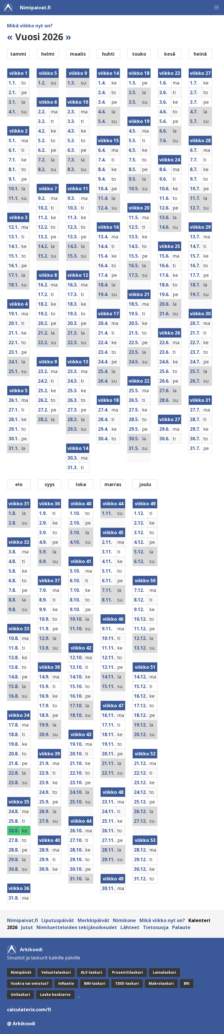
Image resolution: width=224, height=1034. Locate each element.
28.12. (140, 850)
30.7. (195, 438)
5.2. (42, 140)
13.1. (13, 236)
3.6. (163, 102)
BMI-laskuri (94, 983)
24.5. (134, 361)
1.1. (12, 83)
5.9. (43, 551)
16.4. (103, 265)
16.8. (13, 696)
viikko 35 (18, 802)
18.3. (72, 304)
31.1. (13, 448)
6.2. (42, 150)
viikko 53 (145, 840)
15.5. (134, 256)
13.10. (76, 667)
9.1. (12, 179)
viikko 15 (108, 140)
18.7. (195, 285)
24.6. (164, 361)
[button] (216, 7)
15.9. (44, 686)
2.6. (163, 92)
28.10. (76, 850)
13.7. (195, 236)
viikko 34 (18, 715)
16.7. (195, 265)
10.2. (43, 208)
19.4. (103, 294)
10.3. (72, 208)
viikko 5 (18, 390)
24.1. (13, 361)
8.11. (107, 600)
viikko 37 (49, 580)
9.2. (42, 198)
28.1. (13, 419)
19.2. (43, 313)
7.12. (139, 590)
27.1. (13, 410)
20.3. (72, 323)
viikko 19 (139, 121)
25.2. (43, 390)
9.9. (43, 609)
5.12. (139, 551)
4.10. (75, 542)
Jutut (27, 927)
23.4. (103, 352)
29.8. (13, 859)
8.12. (139, 600)
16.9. (44, 696)
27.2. (43, 410)
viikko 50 (145, 580)
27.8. (13, 840)
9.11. (107, 628)
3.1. (12, 102)
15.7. (195, 256)
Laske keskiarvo (55, 994)
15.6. (164, 256)
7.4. (102, 159)
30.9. (44, 869)
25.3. (72, 390)
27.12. (140, 821)
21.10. (76, 763)
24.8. (13, 811)
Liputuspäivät (57, 920)
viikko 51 (145, 667)
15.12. (140, 686)
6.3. (71, 150)
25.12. (140, 802)
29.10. (76, 859)
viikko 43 (81, 734)
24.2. (43, 381)
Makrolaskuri (161, 983)
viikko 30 (200, 313)
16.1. (13, 265)
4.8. (12, 561)
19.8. (13, 744)
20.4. (103, 323)
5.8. (12, 571)
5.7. (193, 121)
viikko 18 (108, 400)
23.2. (43, 371)
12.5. (134, 227)
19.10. (76, 744)
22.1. (13, 342)
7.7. (193, 159)
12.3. (72, 227)
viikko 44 (81, 821)
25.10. (76, 802)
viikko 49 (113, 878)
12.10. (76, 657)
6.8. (12, 580)
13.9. (44, 648)
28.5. (134, 419)
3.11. (107, 551)
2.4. (102, 92)
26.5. (134, 400)
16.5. (134, 265)
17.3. (72, 294)
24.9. (44, 792)
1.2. (42, 83)
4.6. (163, 111)
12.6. (164, 208)
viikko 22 (139, 381)
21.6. (164, 313)
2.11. (107, 542)
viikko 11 (77, 188)
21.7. (195, 333)
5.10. (75, 571)
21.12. (140, 763)
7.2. (42, 159)
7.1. (12, 159)
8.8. (12, 600)
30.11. (108, 888)
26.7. (195, 381)
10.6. (164, 188)
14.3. (72, 246)
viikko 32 (18, 542)
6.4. (102, 150)
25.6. (164, 371)
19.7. (195, 294)
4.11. (107, 561)
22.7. (195, 342)
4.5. (132, 131)
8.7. (193, 169)
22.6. (164, 342)
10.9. (44, 619)
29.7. (195, 429)
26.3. (72, 400)
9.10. (75, 609)
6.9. (43, 561)
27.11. (108, 840)
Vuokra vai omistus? (29, 983)
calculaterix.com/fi (29, 1009)
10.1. (13, 188)
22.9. (44, 773)
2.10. (75, 523)
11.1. (13, 198)
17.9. (44, 705)
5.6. (163, 121)
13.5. (134, 236)
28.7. (195, 419)
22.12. (140, 773)
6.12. (139, 561)
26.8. (13, 830)
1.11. (107, 513)
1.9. (43, 513)
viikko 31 (200, 400)
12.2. (43, 227)
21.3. (72, 333)
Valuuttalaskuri (56, 972)
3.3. (71, 121)
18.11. (108, 734)
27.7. (195, 410)
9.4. (102, 179)
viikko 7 (48, 188)
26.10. (76, 830)
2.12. (139, 523)
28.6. (164, 400)
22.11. (108, 773)
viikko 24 (169, 159)
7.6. (163, 140)
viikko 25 (169, 246)
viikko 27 (169, 419)
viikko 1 (18, 73)
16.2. (43, 285)
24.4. (103, 361)
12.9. (44, 638)
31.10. (76, 878)
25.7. (195, 371)
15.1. (13, 256)
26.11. (108, 830)
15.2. (43, 256)
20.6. (164, 304)
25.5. (134, 390)
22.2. (43, 342)
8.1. (12, 169)
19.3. (72, 313)
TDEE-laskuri (127, 983)
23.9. (44, 782)
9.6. (163, 179)
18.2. (43, 304)
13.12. (140, 648)
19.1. (13, 313)
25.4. (103, 371)
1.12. (139, 513)
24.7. (195, 361)
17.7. (195, 275)
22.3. (72, 342)
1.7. (193, 83)
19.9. (44, 725)
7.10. (75, 590)
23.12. (140, 782)
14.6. (164, 227)
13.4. (103, 236)
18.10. (76, 715)
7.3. (71, 159)
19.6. (164, 294)
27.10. (76, 840)
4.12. (139, 542)
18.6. (164, 285)
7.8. (12, 590)
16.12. (140, 696)
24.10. (76, 792)
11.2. (43, 217)
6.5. (132, 150)
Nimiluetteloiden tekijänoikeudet (76, 927)
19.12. (140, 725)
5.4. (102, 121)
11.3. (72, 217)
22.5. (134, 342)
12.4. (103, 208)
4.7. (193, 111)
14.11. (108, 676)
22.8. (13, 773)
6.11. (107, 580)
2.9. (43, 523)
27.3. (72, 410)
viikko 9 (48, 361)
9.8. (12, 609)
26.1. (13, 400)
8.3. (71, 169)
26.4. (103, 381)
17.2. (43, 294)
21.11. (108, 763)
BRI (187, 983)
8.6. (163, 169)
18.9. (44, 715)
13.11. (108, 667)
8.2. (42, 169)
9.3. (71, 198)
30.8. (13, 869)
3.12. (139, 532)
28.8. (13, 850)
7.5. (132, 159)
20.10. (76, 753)
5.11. (107, 571)
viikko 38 (49, 667)
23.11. (108, 802)
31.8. (13, 898)
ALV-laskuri (91, 972)
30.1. (13, 438)
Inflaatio (66, 983)
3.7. (193, 102)
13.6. (164, 217)
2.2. (42, 111)
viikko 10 (77, 102)
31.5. (134, 448)
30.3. (72, 458)
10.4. (103, 188)
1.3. (71, 83)
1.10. (75, 513)
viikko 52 (145, 753)
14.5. (134, 246)
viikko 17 (108, 313)
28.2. (43, 419)
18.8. (13, 734)
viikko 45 (113, 532)
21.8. (13, 763)
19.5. (134, 313)
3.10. (75, 532)
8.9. (43, 600)
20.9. (44, 734)
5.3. (71, 140)
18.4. (103, 285)
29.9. (44, 859)
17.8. (13, 725)
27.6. (164, 390)
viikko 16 (108, 227)
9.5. (132, 179)
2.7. (193, 92)
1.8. (12, 513)
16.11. (108, 715)
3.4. (102, 102)
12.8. (13, 657)
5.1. (12, 140)
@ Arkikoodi (21, 1023)
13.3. (72, 236)
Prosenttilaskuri (127, 972)
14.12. (140, 676)
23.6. (164, 352)
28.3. (72, 419)
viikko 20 (139, 208)
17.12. (140, 705)
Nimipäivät (21, 972)
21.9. (44, 763)
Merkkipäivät (93, 920)
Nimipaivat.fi (35, 7)
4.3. (71, 131)
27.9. (44, 821)
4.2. (42, 131)
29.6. (164, 429)
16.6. (164, 265)
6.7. (193, 150)
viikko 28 (200, 140)
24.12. (140, 792)
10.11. (108, 638)
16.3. (72, 285)
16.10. (76, 696)
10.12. (140, 619)
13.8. (13, 667)
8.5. (132, 169)
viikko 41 (81, 561)
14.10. (76, 676)
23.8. (13, 782)
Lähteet (129, 927)
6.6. (163, 131)
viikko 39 (49, 753)
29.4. (103, 429)
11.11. (108, 648)
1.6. (163, 83)
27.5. (134, 410)
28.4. (103, 419)
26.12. (140, 811)
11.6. (164, 198)
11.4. (103, 198)
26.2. (43, 400)
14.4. (103, 246)
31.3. (72, 467)
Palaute (181, 927)
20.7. (195, 323)
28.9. (44, 850)
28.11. (108, 850)
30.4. (103, 438)
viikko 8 (48, 275)
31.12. (140, 878)
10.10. (76, 619)
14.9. (44, 676)
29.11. (108, 859)
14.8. (13, 676)
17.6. (164, 275)
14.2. (43, 246)
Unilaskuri (20, 994)
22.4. (103, 342)
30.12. (140, 869)
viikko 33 (18, 628)
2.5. (132, 92)
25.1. (13, 371)
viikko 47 (113, 705)
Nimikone (124, 920)
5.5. (132, 140)
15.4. (103, 256)
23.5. (134, 352)
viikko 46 (113, 619)
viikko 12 (77, 275)
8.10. (75, 600)
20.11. (108, 753)
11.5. (134, 217)
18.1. (13, 285)
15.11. (108, 686)
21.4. (103, 333)
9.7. (193, 179)
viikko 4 (18, 304)
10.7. (195, 188)
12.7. (195, 208)
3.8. (12, 551)
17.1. (13, 275)
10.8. (13, 638)
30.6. (164, 438)
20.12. (140, 734)
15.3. (72, 256)
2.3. (71, 111)
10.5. (134, 188)
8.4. (102, 169)
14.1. (13, 246)
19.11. (108, 744)
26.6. (164, 381)
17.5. (134, 275)
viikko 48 (113, 792)
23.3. (72, 371)
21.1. (13, 333)
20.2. (43, 323)
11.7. (195, 198)
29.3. (72, 429)
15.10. (76, 686)
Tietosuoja (156, 927)
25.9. (44, 802)
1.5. (132, 83)
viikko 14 (77, 448)
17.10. (76, 705)
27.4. (103, 410)
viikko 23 (169, 73)
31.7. (195, 448)
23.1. (13, 352)
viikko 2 (18, 131)
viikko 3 (18, 217)
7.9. (43, 590)
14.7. (195, 246)
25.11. (108, 821)
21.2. (43, 333)
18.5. (134, 304)
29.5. (134, 429)
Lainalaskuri (164, 972)
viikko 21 (139, 294)
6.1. (12, 150)
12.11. (108, 657)
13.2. (43, 236)
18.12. (140, 715)
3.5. (132, 102)
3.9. (43, 532)
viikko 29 (200, 227)
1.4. (102, 83)
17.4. (103, 275)
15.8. (13, 686)
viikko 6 (48, 102)
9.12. (139, 609)
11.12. (140, 628)
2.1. (12, 92)
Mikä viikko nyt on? (29, 25)
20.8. (13, 753)
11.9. (44, 628)
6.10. (75, 580)
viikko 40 (49, 840)
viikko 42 (81, 648)
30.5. (134, 438)
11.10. (76, 628)
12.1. (13, 227)
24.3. (72, 381)
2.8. (12, 523)
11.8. (13, 648)
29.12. (140, 859)
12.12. (140, 638)
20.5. (134, 323)
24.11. (108, 811)
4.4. (102, 111)
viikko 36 (18, 888)
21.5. (134, 333)
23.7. (195, 352)
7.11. (107, 590)
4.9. (43, 542)
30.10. (76, 869)
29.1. (13, 429)
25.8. (13, 821)
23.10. (76, 782)
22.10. (76, 773)
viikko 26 (169, 333)
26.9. (44, 811)
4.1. (12, 111)
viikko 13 (77, 361)
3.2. (42, 121)
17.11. (108, 725)
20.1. (13, 323)
